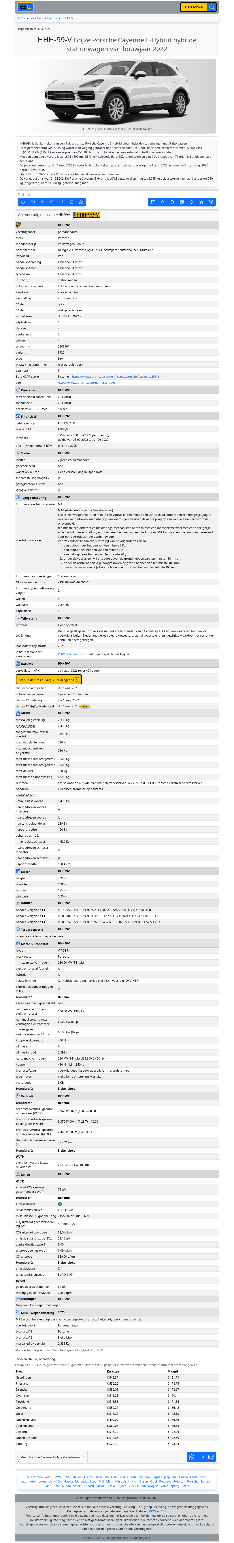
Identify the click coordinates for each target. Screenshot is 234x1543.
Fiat (113, 1477)
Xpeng (175, 1486)
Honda (132, 1477)
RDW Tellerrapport (71, 654)
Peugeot (165, 1481)
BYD (66, 1477)
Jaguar (157, 1477)
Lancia (183, 1477)
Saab (48, 1486)
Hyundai (144, 1477)
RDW (152, 1511)
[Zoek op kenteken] (211, 7)
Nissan (143, 1481)
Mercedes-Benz (86, 1481)
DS (107, 1477)
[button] (23, 202)
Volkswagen (149, 1486)
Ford (121, 1477)
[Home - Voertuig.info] (25, 7)
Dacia (99, 1477)
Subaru (89, 1486)
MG (101, 1481)
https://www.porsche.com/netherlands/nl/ (87, 383)
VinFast (134, 1486)
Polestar (179, 1481)
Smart (77, 1486)
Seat (57, 1486)
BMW (57, 1477)
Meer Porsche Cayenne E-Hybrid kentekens (50, 1457)
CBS (163, 1511)
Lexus (42, 1481)
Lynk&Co (55, 1481)
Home (21, 18)
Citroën (76, 1477)
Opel (153, 1481)
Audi (48, 1477)
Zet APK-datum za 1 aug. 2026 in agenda (47, 680)
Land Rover (198, 1477)
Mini (109, 1481)
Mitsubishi (122, 1481)
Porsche (35, 18)
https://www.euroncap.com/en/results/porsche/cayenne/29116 (116, 377)
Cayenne (51, 18)
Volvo (164, 1486)
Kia (174, 1477)
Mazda (68, 1481)
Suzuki (100, 1486)
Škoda (66, 1486)
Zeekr (186, 1486)
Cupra (88, 1477)
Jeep (167, 1477)
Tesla (111, 1486)
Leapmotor (28, 1481)
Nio (133, 1481)
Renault (206, 1481)
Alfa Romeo (35, 1477)
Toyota (122, 1486)
